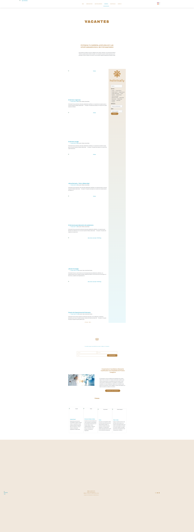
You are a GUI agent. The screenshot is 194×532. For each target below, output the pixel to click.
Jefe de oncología (115, 96)
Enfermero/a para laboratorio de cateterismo (80, 225)
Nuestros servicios (98, 3)
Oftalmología (119, 99)
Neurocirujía (114, 99)
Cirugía (113, 90)
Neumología (121, 97)
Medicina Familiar (115, 97)
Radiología (118, 100)
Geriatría (113, 94)
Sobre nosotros (89, 3)
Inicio (83, 3)
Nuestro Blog (112, 3)
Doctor (121, 93)
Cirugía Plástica (118, 90)
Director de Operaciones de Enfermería (79, 312)
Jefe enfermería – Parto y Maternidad (78, 183)
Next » (90, 322)
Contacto (120, 3)
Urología (113, 101)
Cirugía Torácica (114, 92)
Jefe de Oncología (73, 269)
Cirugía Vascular (122, 92)
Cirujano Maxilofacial (115, 93)
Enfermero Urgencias (74, 100)
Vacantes (106, 3)
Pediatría (113, 100)
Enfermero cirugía (73, 141)
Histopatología (119, 94)
